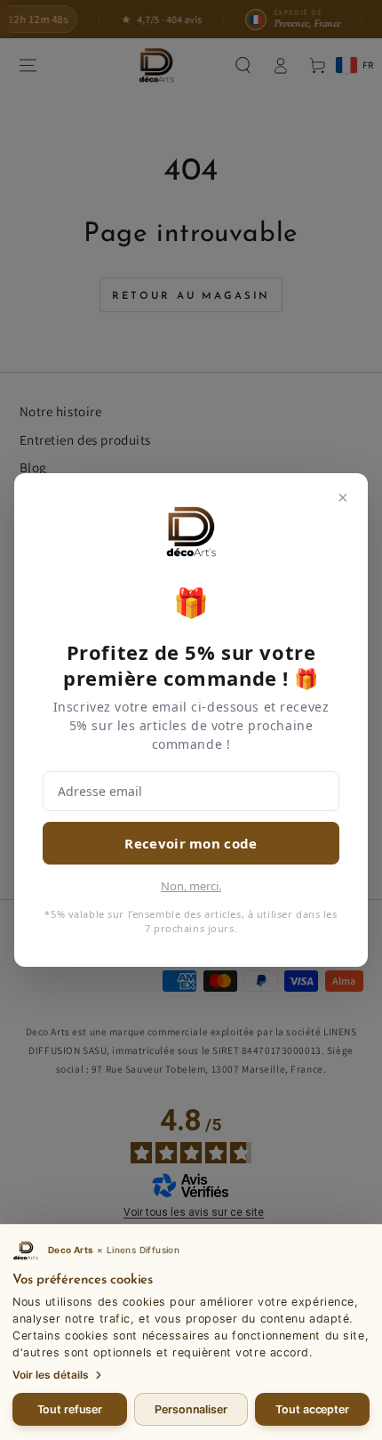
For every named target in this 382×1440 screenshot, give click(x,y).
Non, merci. (191, 886)
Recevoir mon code (190, 843)
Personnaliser (191, 1409)
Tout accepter (311, 1409)
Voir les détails (50, 1374)
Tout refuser (70, 1409)
